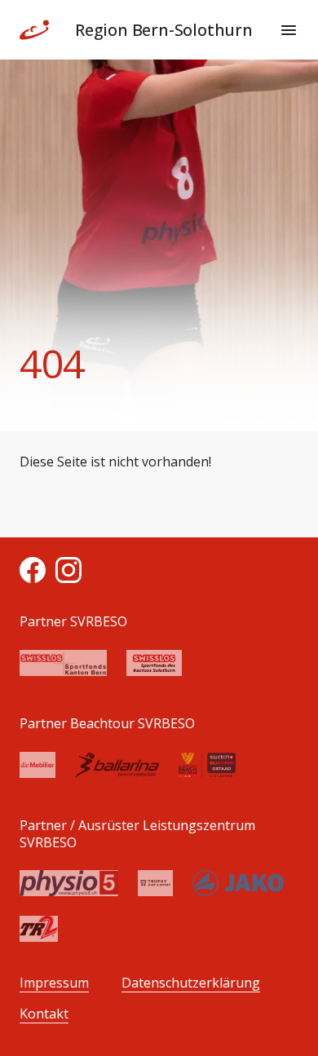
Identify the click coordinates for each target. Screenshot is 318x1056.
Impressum (54, 983)
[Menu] (288, 30)
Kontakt (44, 1014)
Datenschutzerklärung (190, 983)
